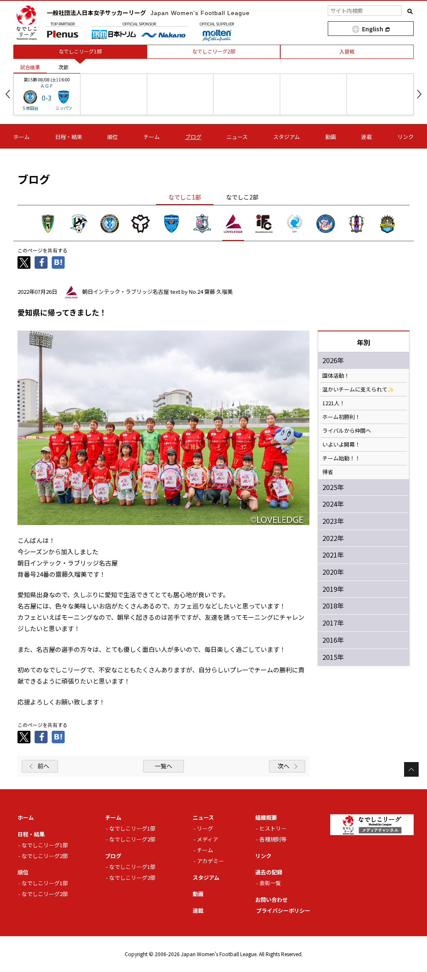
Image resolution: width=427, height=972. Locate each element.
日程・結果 (68, 137)
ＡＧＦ (47, 85)
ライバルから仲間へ (346, 430)
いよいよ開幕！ (341, 444)
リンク (405, 137)
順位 (112, 137)
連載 (366, 137)
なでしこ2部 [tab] (242, 197)
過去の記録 (268, 872)
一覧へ (163, 766)
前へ (43, 766)
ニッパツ (63, 108)
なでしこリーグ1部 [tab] (80, 51)
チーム (151, 137)
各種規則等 (272, 839)
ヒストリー (272, 828)
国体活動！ (335, 375)
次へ (283, 766)
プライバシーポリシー (283, 910)
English (372, 29)
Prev (7, 94)
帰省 (327, 472)
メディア (207, 839)
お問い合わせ (271, 900)
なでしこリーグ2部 (45, 856)
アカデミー (210, 861)
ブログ (193, 137)
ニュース (237, 137)
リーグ (205, 828)
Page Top (411, 769)
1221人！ (333, 403)
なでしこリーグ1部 (45, 845)
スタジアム (286, 137)
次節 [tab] (63, 67)
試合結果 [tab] (30, 67)
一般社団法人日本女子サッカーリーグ (148, 12)
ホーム (21, 137)
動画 (330, 137)
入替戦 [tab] (346, 51)
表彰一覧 (270, 883)
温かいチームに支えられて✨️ (358, 389)
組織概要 (266, 817)
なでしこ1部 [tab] (184, 197)
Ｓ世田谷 (30, 108)
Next (419, 94)
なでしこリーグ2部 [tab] (213, 51)
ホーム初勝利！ (341, 417)
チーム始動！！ (341, 458)
